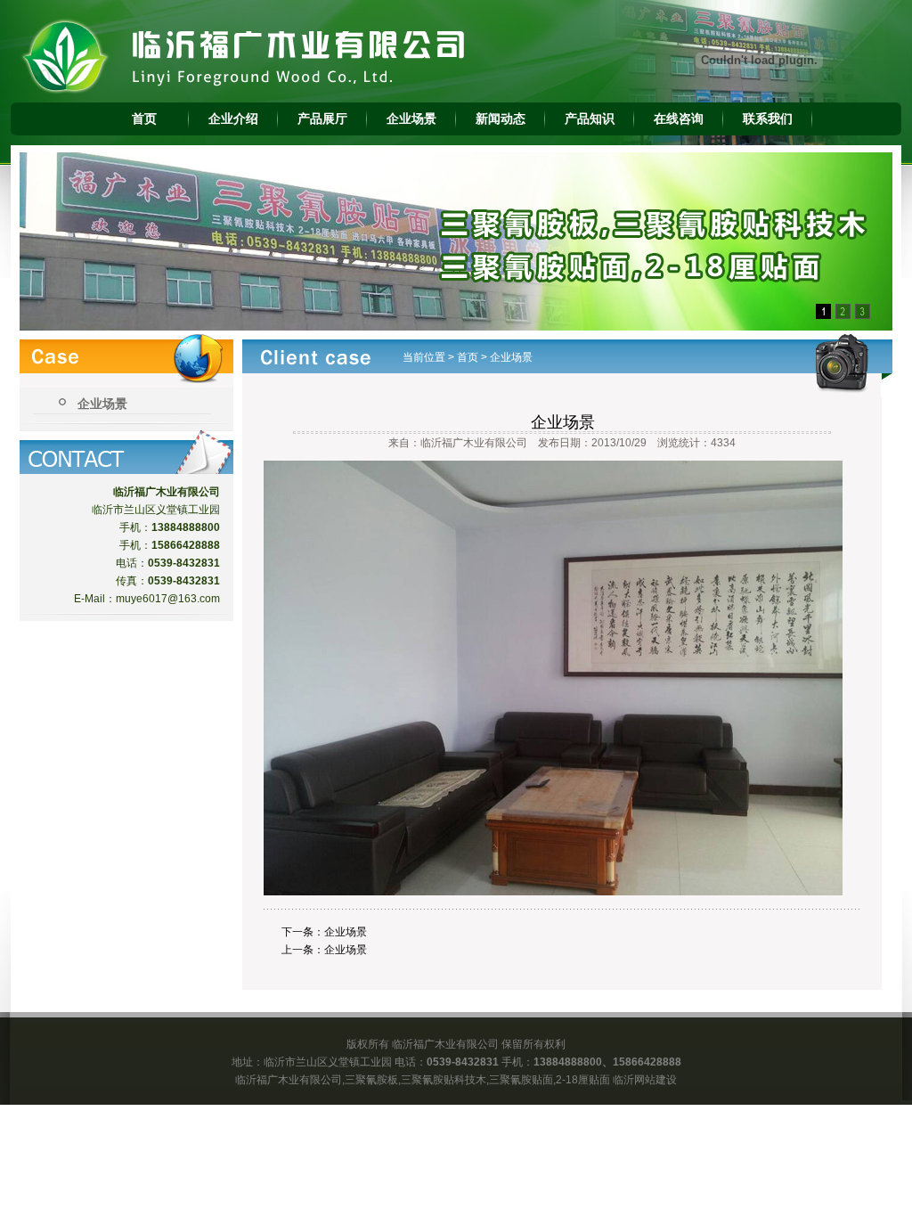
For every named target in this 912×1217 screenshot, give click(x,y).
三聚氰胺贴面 (521, 1080)
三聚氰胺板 (371, 1080)
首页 (144, 118)
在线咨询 (679, 118)
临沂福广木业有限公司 (288, 1080)
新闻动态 (500, 118)
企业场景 (411, 118)
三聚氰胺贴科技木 (443, 1080)
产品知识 (590, 118)
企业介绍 (233, 118)
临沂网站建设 (645, 1080)
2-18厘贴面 (583, 1080)
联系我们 (768, 118)
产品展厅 (322, 118)
